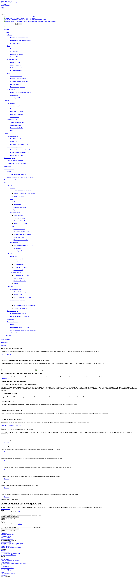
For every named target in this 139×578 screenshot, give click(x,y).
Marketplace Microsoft (6, 546)
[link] (74, 188)
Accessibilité (4, 575)
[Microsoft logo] (5, 2)
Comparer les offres (6, 536)
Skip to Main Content (6, 1)
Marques (3, 572)
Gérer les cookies (5, 569)
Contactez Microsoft (6, 566)
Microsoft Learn (5, 552)
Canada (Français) (5, 562)
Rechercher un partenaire (7, 539)
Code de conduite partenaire (8, 573)
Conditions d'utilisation (6, 570)
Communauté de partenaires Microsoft (10, 553)
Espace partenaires (5, 537)
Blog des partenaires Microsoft (8, 555)
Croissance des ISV (6, 542)
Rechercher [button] (7, 5)
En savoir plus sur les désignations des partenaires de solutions (52, 16)
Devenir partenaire (5, 509)
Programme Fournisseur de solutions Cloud (12, 543)
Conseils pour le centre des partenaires (10, 560)
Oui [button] (19, 512)
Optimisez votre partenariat (7, 534)
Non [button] (21, 512)
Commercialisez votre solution (28, 18)
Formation (3, 550)
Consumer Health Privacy (11, 565)
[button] (5, 5)
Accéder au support (6, 557)
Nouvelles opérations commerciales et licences (12, 544)
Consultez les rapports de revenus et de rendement (43, 21)
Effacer (2, 7)
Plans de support (5, 559)
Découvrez (6, 442)
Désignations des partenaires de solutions (11, 547)
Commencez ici (3, 366)
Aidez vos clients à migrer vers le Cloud (35, 19)
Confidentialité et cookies (7, 568)
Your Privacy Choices (20, 563)
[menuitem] (71, 27)
